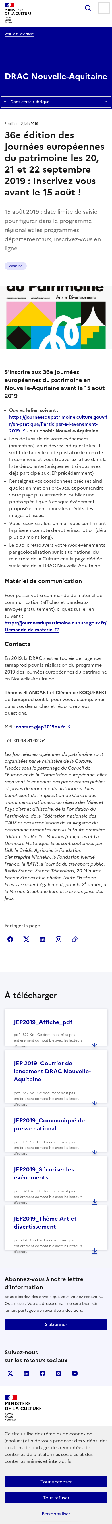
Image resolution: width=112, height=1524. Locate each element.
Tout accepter (56, 1481)
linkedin (26, 1373)
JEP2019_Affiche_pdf (43, 1022)
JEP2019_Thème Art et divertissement (45, 1222)
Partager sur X (26, 939)
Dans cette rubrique (29, 102)
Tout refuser (56, 1497)
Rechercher (88, 8)
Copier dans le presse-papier (74, 939)
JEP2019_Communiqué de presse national (49, 1124)
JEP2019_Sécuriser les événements (44, 1173)
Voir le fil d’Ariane (19, 34)
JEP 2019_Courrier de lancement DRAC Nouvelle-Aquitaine (52, 1071)
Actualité (15, 266)
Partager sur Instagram (58, 939)
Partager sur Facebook (10, 939)
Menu (104, 8)
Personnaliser (56, 1513)
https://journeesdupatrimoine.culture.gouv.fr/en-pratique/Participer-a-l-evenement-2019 (58, 424)
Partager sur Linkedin (42, 939)
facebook (42, 1373)
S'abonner (56, 1324)
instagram (58, 1373)
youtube (74, 1373)
